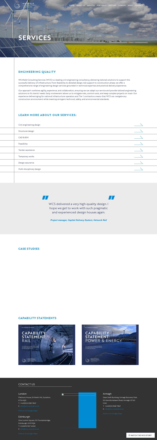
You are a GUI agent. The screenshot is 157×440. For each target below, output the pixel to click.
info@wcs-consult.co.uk (29, 406)
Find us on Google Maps (28, 410)
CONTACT (139, 5)
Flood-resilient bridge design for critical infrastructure (77, 282)
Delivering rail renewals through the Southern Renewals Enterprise (118, 282)
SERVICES (91, 5)
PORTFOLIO (101, 5)
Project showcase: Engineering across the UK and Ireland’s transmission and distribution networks (37, 285)
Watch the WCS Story (141, 435)
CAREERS (122, 5)
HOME (71, 5)
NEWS (130, 5)
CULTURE (112, 5)
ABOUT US (80, 5)
